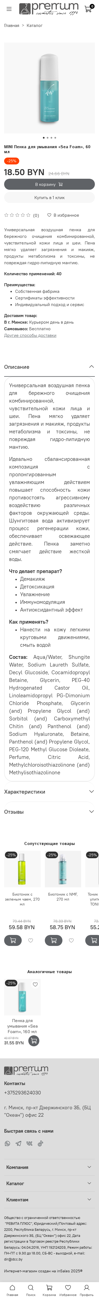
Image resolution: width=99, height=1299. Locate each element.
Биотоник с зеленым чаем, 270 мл (22, 899)
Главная (11, 25)
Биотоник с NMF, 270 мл (63, 897)
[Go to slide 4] (55, 138)
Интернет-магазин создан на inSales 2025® (43, 1270)
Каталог (35, 25)
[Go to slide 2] (47, 138)
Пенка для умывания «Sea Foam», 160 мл (22, 1026)
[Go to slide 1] (44, 138)
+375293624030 (22, 1093)
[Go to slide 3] (51, 138)
